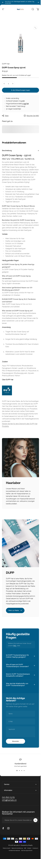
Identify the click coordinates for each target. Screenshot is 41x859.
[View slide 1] (16, 774)
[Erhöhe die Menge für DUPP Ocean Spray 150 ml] (13, 83)
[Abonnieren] (34, 824)
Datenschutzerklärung (16, 851)
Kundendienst (20, 767)
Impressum (35, 851)
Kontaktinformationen (13, 854)
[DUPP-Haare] (20, 390)
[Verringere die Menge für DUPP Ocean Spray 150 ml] (4, 83)
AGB (24, 851)
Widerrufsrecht (6, 851)
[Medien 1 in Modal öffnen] (35, 28)
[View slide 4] (23, 774)
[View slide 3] (21, 774)
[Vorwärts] (38, 2)
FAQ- (15, 645)
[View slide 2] (18, 774)
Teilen (7, 115)
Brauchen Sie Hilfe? (33, 115)
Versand (29, 851)
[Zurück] (3, 2)
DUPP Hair (6, 64)
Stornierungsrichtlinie (26, 854)
